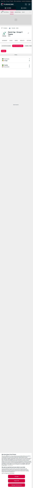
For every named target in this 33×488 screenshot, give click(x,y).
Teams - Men (14, 28)
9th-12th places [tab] (17, 45)
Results (22, 40)
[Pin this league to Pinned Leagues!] (28, 33)
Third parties (10, 465)
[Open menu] (29, 4)
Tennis (5, 28)
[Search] (26, 4)
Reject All (16, 480)
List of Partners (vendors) (8, 473)
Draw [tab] (3, 51)
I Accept (16, 476)
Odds (10, 40)
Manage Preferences (16, 485)
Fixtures (29, 40)
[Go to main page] (8, 4)
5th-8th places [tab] (6, 45)
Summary (4, 40)
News (16, 40)
